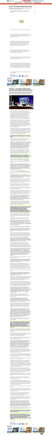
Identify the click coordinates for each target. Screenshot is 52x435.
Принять (42, 433)
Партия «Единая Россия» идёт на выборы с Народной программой (37, 2)
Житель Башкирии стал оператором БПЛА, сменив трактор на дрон (19, 2)
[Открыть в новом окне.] (11, 76)
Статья (8, 2)
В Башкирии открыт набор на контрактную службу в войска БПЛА (26, 3)
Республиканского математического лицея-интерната (17, 160)
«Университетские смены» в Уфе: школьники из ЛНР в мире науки (28, 2)
